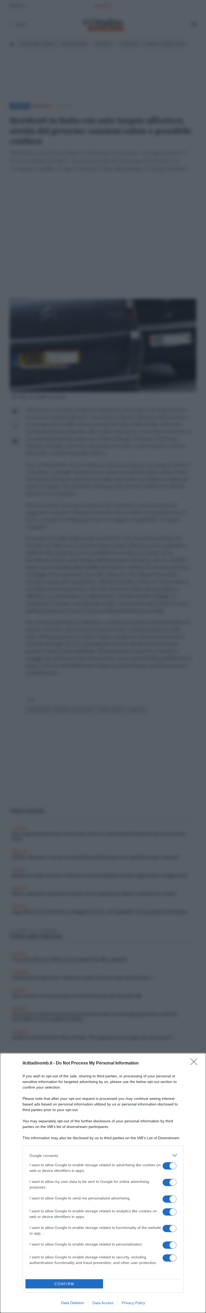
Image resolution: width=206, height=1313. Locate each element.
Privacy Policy (133, 1303)
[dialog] (103, 1183)
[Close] (195, 1063)
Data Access (103, 1303)
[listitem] (103, 1155)
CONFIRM (64, 1284)
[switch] (169, 1165)
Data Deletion (72, 1303)
